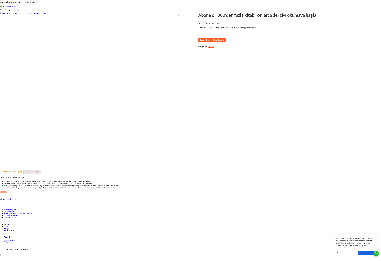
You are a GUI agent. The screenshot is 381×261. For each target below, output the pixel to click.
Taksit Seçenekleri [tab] (32, 172)
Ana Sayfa (3, 10)
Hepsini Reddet (351, 253)
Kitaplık (17, 10)
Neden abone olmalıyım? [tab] (12, 172)
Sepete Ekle (204, 40)
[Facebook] (2, 202)
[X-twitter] (7, 202)
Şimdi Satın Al (218, 40)
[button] (10, 10)
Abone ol (3, 192)
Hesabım (25, 10)
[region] (355, 245)
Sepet (30, 10)
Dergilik (9, 10)
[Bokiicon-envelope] (18, 202)
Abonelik (211, 47)
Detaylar (340, 253)
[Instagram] (13, 202)
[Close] (375, 235)
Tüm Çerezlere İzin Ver (366, 253)
